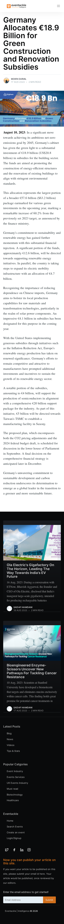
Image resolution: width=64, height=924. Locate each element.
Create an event (16, 832)
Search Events (15, 826)
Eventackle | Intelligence (17, 911)
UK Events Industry (17, 782)
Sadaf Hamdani (23, 607)
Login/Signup (14, 838)
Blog (9, 733)
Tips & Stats (13, 750)
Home (10, 820)
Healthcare (13, 800)
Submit (49, 899)
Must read (12, 788)
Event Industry (15, 771)
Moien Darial (18, 79)
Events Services (16, 777)
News (10, 739)
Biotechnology (15, 794)
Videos (10, 745)
